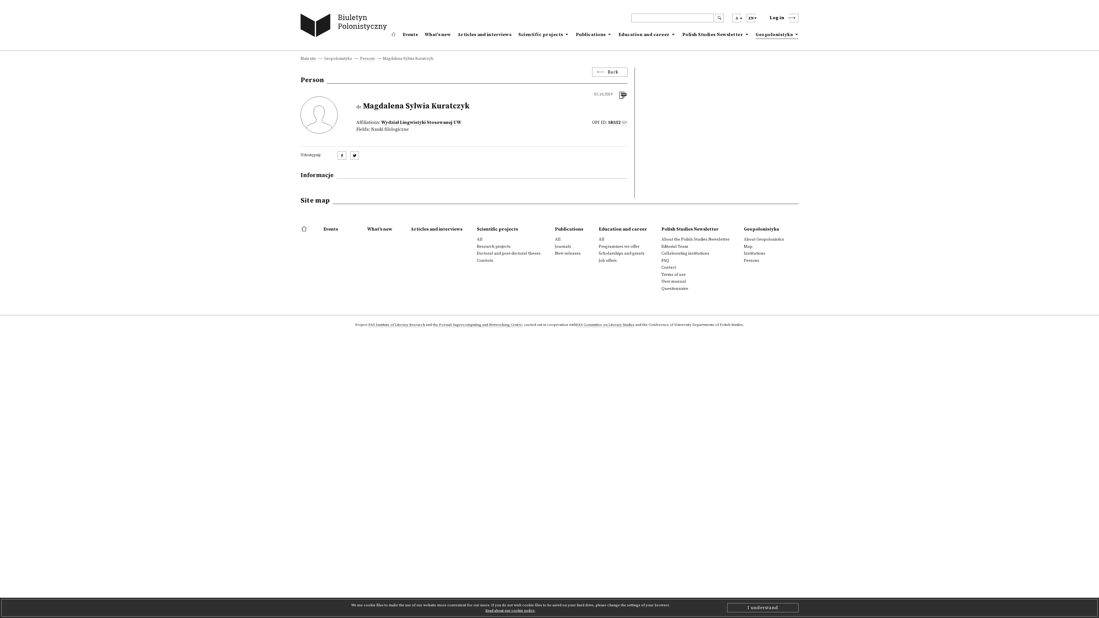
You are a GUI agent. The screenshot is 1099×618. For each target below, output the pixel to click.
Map (748, 246)
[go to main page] (345, 26)
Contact (668, 267)
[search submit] (719, 18)
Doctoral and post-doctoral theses (509, 253)
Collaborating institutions (685, 253)
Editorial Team (674, 246)
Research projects (494, 246)
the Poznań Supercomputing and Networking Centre (477, 325)
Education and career (644, 34)
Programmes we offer (619, 246)
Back (613, 72)
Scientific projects (540, 34)
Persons (367, 59)
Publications (591, 34)
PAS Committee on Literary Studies (605, 325)
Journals (563, 246)
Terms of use (673, 274)
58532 (614, 122)
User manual (673, 281)
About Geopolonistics (764, 239)
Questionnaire (674, 288)
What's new (438, 34)
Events (410, 34)
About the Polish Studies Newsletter (695, 239)
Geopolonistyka (774, 34)
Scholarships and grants (622, 253)
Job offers (608, 260)
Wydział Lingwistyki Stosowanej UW (421, 122)
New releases (568, 253)
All (480, 239)
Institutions (754, 253)
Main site (308, 59)
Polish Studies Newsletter (712, 34)
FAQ (665, 260)
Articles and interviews (484, 34)
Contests (485, 260)
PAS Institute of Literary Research (396, 325)
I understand (763, 608)
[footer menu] (305, 229)
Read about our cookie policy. (510, 610)
